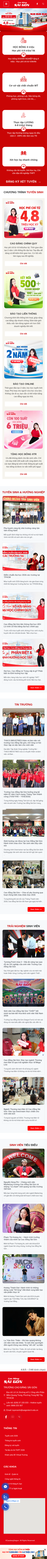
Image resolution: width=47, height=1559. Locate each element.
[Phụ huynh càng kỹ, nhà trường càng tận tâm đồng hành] (23, 510)
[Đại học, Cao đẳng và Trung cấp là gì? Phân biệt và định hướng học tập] (23, 653)
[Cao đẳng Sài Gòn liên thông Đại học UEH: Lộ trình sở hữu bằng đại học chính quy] (23, 606)
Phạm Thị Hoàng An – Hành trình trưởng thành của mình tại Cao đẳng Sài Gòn (22, 1238)
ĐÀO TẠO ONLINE (23, 384)
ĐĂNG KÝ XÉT (16, 181)
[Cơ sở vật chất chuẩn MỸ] (23, 79)
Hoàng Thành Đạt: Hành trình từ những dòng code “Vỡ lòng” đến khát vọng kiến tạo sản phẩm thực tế (23, 1290)
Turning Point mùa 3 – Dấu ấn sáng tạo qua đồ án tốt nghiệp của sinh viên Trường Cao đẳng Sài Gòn (23, 964)
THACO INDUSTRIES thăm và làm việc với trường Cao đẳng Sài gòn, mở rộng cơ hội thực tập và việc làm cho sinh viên (22, 742)
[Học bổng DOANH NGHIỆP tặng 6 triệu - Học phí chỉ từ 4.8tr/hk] (23, 54)
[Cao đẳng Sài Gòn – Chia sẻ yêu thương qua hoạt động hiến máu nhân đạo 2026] (23, 874)
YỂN (33, 181)
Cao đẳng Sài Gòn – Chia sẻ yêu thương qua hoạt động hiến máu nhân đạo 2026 (23, 893)
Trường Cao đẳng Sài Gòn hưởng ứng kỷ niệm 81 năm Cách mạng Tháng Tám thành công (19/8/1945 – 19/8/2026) (23, 794)
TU (28, 181)
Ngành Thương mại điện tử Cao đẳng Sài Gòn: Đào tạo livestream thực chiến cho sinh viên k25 (22, 1111)
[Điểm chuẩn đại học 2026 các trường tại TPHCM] (23, 557)
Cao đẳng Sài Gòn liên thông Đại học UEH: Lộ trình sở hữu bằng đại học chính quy (22, 625)
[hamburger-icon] (6, 3)
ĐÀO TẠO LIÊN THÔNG (23, 313)
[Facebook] (37, 4)
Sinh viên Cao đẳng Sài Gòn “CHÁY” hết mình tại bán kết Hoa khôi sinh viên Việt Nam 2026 (23, 1013)
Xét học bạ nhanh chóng (23, 160)
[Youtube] (12, 1417)
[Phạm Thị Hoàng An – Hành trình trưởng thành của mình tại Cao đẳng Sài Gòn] (23, 1218)
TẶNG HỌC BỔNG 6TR (24, 454)
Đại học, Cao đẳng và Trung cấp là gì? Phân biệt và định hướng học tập (23, 672)
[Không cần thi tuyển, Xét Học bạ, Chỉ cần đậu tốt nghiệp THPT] (23, 166)
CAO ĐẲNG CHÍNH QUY (23, 243)
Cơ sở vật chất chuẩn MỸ (23, 85)
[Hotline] (43, 4)
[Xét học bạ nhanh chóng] (23, 153)
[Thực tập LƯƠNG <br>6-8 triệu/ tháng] (23, 115)
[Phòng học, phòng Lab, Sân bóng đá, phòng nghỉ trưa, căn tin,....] (23, 92)
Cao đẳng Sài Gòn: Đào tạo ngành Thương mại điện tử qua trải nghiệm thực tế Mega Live (23, 1062)
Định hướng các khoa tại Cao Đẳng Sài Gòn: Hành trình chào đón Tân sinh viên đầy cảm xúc (23, 843)
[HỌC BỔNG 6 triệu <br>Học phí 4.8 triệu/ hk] (23, 40)
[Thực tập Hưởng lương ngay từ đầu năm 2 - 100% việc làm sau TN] (23, 129)
